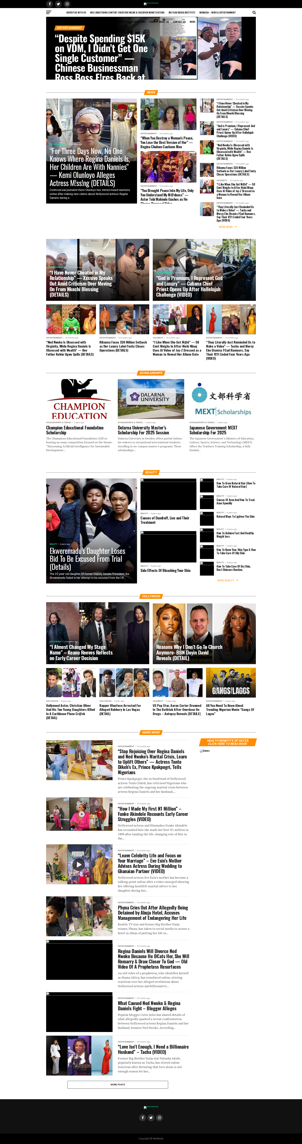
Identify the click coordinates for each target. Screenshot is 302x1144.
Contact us (179, 21)
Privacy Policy (115, 21)
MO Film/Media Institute (182, 12)
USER (152, 21)
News (192, 21)
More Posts (118, 1084)
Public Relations (136, 21)
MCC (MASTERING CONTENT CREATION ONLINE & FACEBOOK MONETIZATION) (127, 12)
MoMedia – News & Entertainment (217, 12)
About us (164, 21)
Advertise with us (76, 12)
